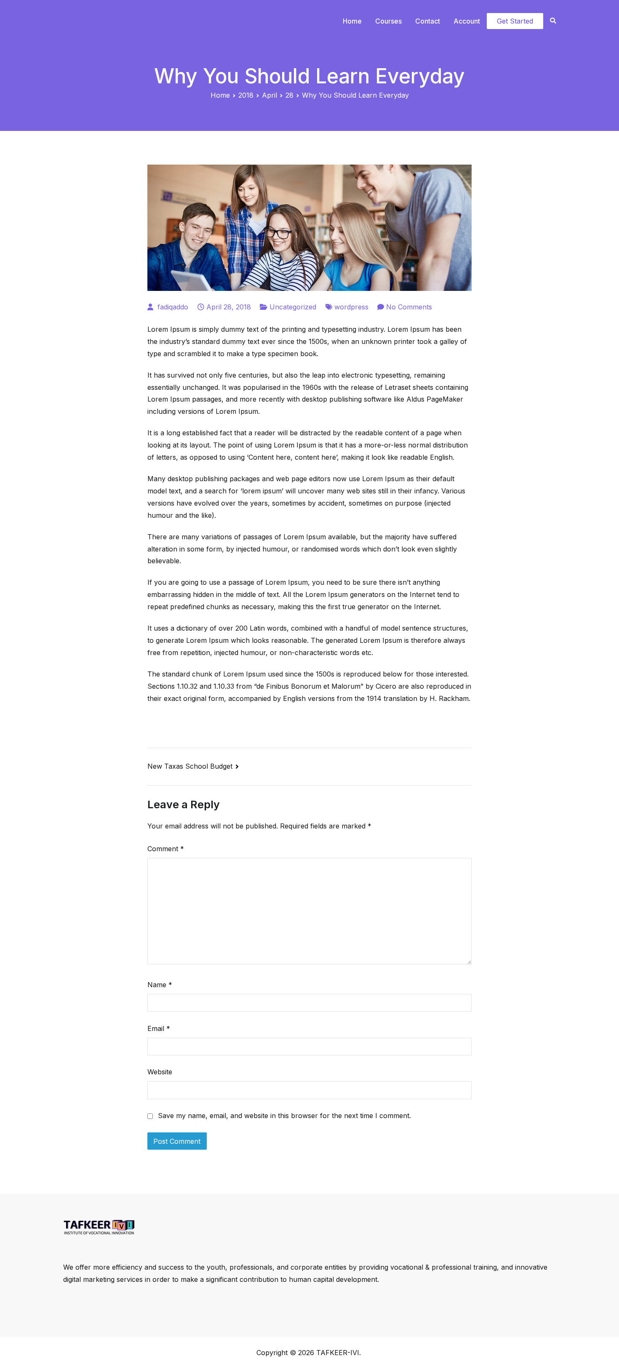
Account (467, 21)
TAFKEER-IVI (337, 1352)
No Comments (409, 307)
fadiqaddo (172, 307)
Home (352, 21)
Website (159, 1072)
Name (159, 984)
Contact (427, 21)
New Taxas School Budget (189, 766)
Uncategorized (292, 307)
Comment (165, 848)
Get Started (515, 21)
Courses (388, 21)
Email (158, 1028)
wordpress (351, 307)
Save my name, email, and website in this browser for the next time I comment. (284, 1115)
